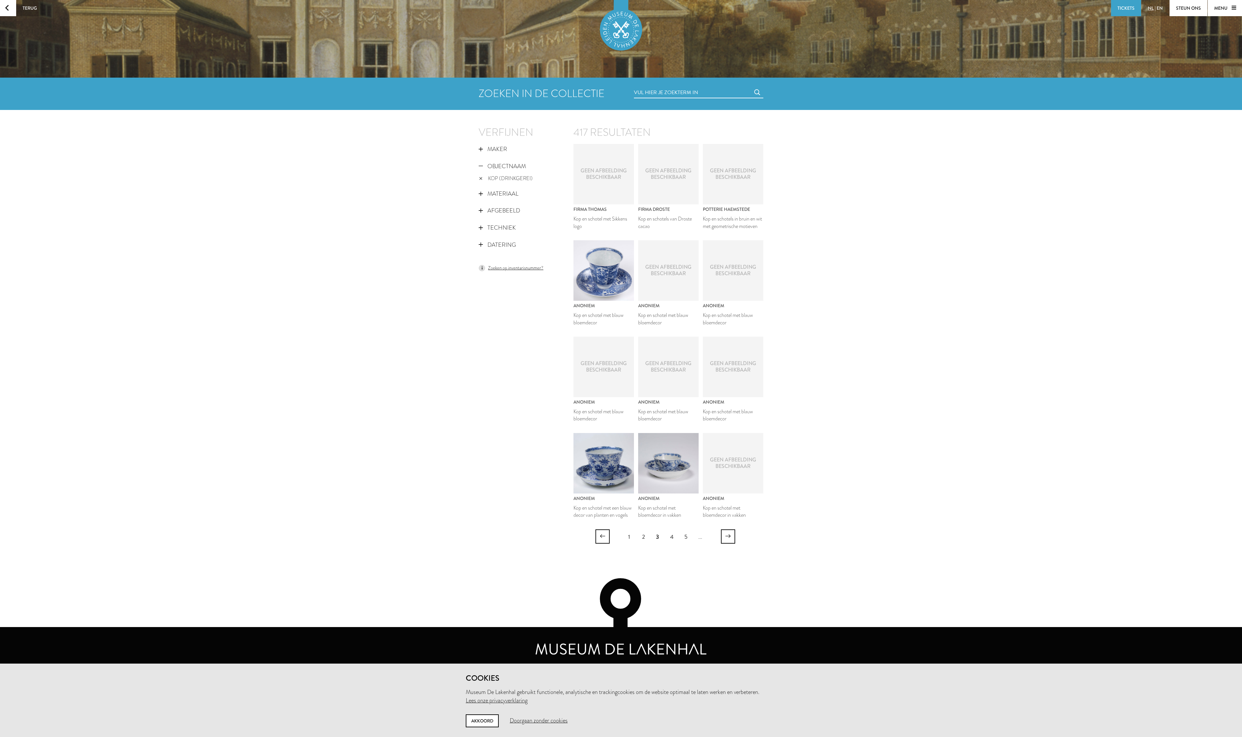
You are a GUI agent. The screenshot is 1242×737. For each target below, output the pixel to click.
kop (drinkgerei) (510, 178)
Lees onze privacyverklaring (497, 700)
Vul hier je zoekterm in (654, 85)
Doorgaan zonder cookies (539, 720)
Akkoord (482, 721)
